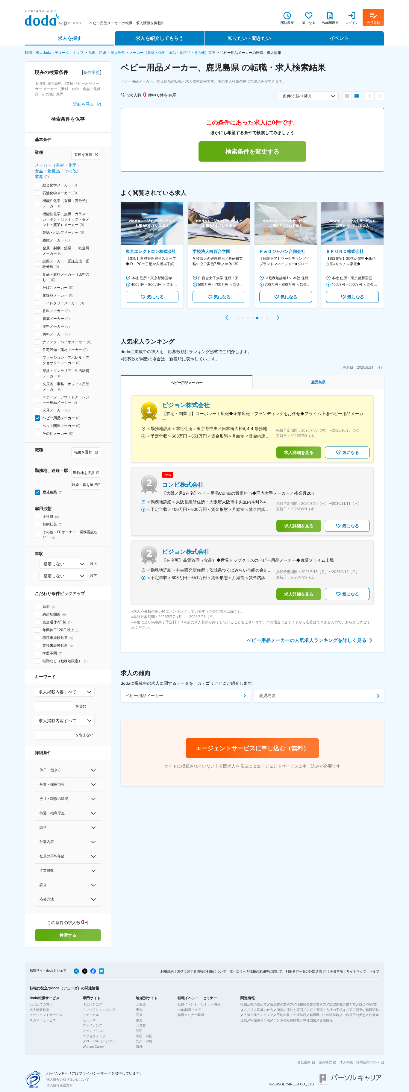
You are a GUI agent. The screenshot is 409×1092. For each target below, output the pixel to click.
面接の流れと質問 (290, 1009)
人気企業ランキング (258, 1015)
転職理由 (316, 1015)
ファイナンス (92, 1025)
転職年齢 (332, 1015)
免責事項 (336, 971)
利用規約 (167, 971)
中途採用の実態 (354, 1015)
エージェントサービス (46, 1015)
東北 (139, 1009)
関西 (139, 1030)
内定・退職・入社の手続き (326, 1009)
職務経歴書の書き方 (311, 1004)
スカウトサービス (43, 1020)
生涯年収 (299, 1015)
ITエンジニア (92, 1004)
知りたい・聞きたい (249, 38)
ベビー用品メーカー (144, 695)
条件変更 (91, 72)
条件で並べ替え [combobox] (297, 96)
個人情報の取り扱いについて (67, 1079)
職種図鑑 (309, 1020)
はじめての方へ (41, 1004)
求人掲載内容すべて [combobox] (57, 691)
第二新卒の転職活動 (364, 1009)
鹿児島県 (117, 53)
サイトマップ (356, 971)
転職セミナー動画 (191, 1015)
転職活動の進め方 (253, 1004)
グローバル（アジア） (99, 1041)
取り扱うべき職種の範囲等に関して (256, 971)
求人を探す (70, 38)
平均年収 (283, 1015)
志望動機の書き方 (342, 1004)
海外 (139, 1046)
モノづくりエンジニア (99, 1009)
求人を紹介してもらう (160, 38)
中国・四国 (144, 1036)
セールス (89, 1020)
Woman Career (94, 1046)
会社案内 (303, 1062)
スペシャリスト (94, 1030)
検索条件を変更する (252, 151)
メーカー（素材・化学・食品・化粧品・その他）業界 (172, 53)
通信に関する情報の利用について (201, 971)
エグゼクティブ (94, 1036)
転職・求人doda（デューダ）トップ (54, 53)
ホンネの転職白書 (286, 1020)
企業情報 (326, 1020)
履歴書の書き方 (281, 1004)
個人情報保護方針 (59, 1085)
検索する (68, 935)
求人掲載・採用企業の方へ (359, 1062)
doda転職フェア (189, 1009)
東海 (139, 1020)
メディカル (91, 1015)
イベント (339, 38)
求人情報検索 (39, 1009)
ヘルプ (374, 971)
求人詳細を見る (298, 452)
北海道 (141, 1004)
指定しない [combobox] (53, 563)
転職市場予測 (260, 1020)
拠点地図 (325, 1062)
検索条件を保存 (68, 118)
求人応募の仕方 (261, 1009)
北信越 (141, 1025)
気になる (155, 296)
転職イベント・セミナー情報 (199, 1004)
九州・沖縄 (97, 53)
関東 (139, 1015)
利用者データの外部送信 (304, 971)
